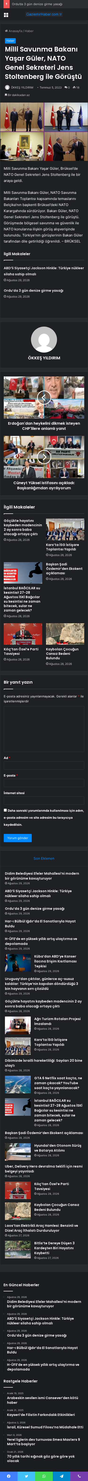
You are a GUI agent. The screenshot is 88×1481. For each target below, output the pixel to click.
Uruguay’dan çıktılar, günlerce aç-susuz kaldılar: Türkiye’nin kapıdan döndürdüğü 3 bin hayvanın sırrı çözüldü (41, 983)
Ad (7, 758)
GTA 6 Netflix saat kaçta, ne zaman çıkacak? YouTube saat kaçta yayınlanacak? (58, 1083)
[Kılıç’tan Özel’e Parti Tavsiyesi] (23, 634)
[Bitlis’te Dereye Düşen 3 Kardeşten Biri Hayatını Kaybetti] (18, 1249)
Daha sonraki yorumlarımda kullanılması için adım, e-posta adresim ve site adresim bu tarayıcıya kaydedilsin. (44, 817)
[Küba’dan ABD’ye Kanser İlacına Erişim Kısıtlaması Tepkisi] (18, 963)
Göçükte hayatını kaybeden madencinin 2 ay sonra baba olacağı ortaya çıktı (23, 527)
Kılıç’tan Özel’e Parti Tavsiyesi (21, 651)
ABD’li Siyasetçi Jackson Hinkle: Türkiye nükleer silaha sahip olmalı (38, 893)
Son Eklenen (44, 858)
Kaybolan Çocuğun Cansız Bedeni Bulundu (62, 653)
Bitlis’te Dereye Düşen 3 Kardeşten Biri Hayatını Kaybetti (54, 1248)
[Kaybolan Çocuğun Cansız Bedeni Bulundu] (65, 634)
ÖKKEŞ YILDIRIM (22, 87)
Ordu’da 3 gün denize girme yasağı (37, 4)
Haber (29, 31)
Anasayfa (15, 31)
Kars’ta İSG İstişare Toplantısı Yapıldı (62, 547)
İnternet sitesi (14, 793)
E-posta (11, 775)
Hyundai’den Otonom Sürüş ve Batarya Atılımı (57, 1148)
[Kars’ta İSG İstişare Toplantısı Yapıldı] (65, 529)
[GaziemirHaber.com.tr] (44, 14)
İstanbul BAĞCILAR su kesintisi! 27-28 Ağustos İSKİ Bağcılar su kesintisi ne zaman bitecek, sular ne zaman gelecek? (22, 599)
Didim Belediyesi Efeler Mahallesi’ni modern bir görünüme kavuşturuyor (42, 876)
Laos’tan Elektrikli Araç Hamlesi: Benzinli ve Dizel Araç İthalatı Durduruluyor (41, 1228)
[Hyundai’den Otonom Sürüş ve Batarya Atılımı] (18, 1152)
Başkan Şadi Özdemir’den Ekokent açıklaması (64, 568)
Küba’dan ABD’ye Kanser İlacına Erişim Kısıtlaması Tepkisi (55, 961)
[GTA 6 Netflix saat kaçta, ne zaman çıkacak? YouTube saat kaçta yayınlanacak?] (18, 1084)
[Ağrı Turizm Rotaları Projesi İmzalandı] (18, 1025)
